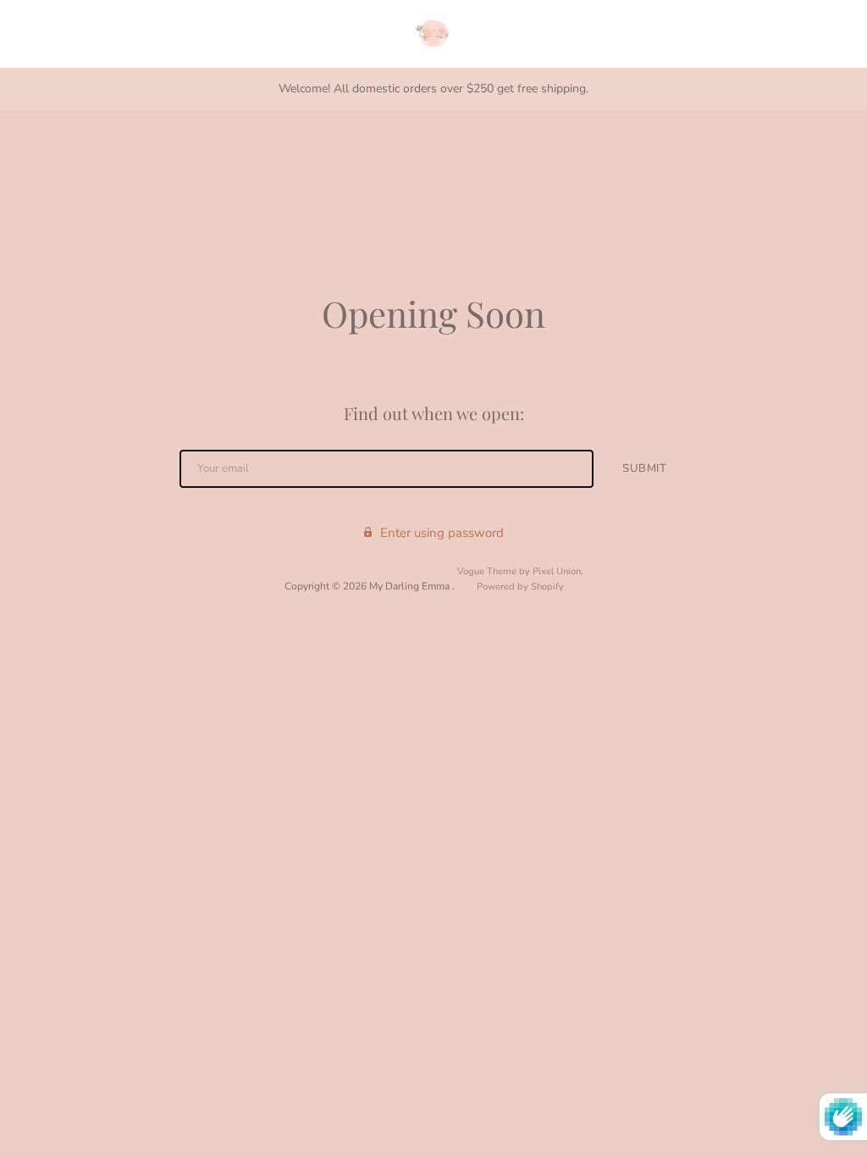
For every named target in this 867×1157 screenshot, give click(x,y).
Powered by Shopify (520, 586)
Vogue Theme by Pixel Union (519, 571)
